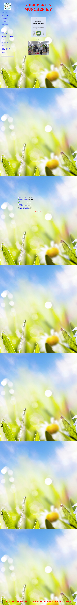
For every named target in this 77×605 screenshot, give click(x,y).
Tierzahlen (5, 27)
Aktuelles (5, 15)
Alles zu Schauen (7, 36)
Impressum (5, 58)
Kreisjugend (5, 42)
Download (5, 39)
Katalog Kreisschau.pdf (23, 197)
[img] (7, 6)
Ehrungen (5, 45)
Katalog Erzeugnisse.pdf (24, 207)
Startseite (5, 12)
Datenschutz (5, 55)
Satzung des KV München (6, 49)
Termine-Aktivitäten (5, 33)
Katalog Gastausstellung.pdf (23, 202)
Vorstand (4, 18)
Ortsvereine (5, 21)
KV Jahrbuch (5, 29)
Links (3, 52)
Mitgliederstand (6, 24)
